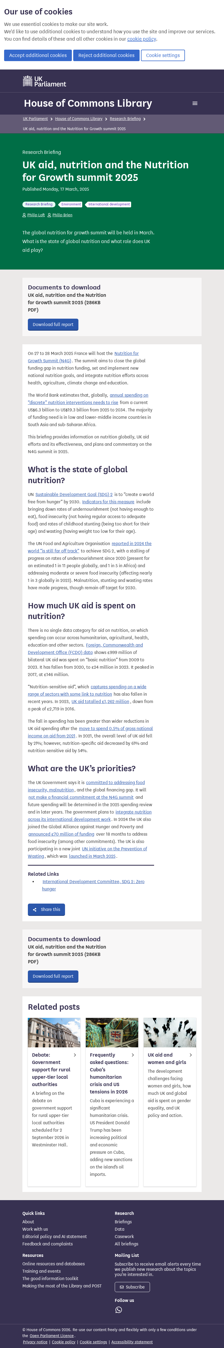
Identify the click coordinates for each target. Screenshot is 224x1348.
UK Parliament (35, 118)
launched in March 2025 (92, 856)
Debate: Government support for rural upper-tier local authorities (51, 1069)
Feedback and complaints (47, 1244)
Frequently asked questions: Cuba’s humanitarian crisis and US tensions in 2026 (109, 1073)
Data (119, 1229)
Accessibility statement (132, 1342)
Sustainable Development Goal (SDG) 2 (74, 494)
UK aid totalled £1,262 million (100, 701)
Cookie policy (63, 1342)
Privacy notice (35, 1342)
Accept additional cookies (38, 55)
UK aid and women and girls (167, 1058)
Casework (124, 1236)
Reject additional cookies (106, 55)
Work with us (35, 1229)
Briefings (123, 1222)
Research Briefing (125, 118)
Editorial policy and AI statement (54, 1236)
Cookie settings (163, 55)
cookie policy (141, 39)
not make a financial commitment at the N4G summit (81, 797)
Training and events (41, 1271)
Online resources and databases (53, 1264)
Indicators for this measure (108, 501)
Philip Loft (36, 215)
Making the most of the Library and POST (62, 1286)
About (28, 1222)
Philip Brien (62, 215)
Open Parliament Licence (52, 1336)
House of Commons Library (88, 103)
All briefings (126, 1244)
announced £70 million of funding (61, 834)
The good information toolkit (50, 1278)
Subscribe (135, 1287)
